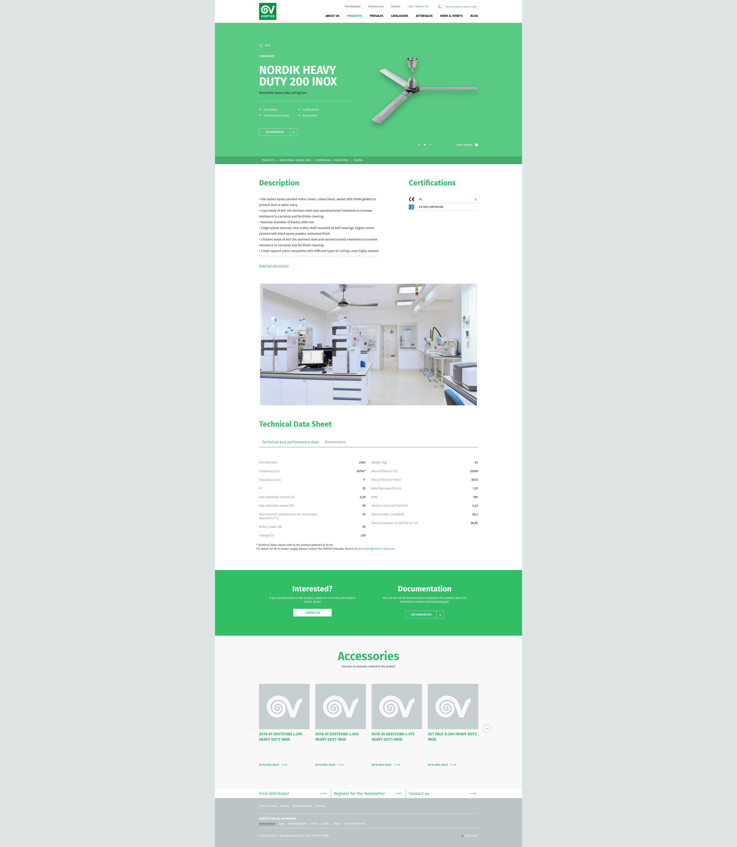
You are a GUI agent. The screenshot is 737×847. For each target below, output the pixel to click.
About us (332, 15)
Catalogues (399, 15)
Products (354, 15)
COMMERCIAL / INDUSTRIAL (332, 160)
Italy (281, 823)
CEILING (358, 160)
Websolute (471, 836)
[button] (278, 132)
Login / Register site (418, 7)
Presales (376, 15)
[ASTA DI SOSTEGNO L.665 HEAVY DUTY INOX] (340, 706)
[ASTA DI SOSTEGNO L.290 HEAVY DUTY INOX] (284, 706)
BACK (268, 45)
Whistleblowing (302, 806)
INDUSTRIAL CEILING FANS (295, 160)
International (267, 823)
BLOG (474, 15)
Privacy (285, 806)
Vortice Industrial (354, 823)
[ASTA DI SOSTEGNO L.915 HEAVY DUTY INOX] (397, 706)
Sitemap (320, 806)
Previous (250, 728)
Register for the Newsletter (359, 794)
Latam (325, 823)
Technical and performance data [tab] (290, 442)
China (314, 823)
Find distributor (353, 7)
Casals (337, 823)
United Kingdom (297, 823)
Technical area (376, 7)
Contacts (395, 7)
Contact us (312, 612)
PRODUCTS (268, 160)
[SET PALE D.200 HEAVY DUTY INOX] (453, 706)
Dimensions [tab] (335, 442)
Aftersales (424, 15)
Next (486, 728)
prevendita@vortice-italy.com (376, 549)
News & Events (451, 15)
